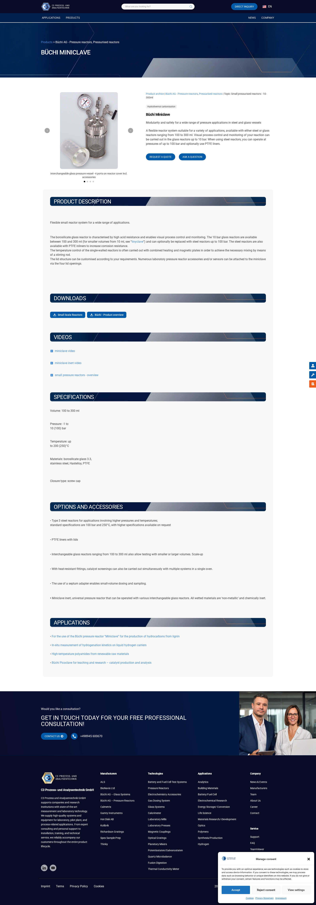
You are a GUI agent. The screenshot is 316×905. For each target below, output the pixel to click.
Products (46, 42)
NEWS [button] (252, 17)
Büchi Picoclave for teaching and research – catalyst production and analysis (101, 662)
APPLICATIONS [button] (51, 17)
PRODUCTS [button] (73, 17)
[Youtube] (53, 868)
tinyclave (137, 241)
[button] (309, 859)
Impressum (281, 898)
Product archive (155, 93)
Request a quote (161, 156)
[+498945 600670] (74, 736)
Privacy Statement (264, 898)
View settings (296, 890)
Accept (236, 890)
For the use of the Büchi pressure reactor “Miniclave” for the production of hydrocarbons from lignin (116, 636)
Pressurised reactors (210, 93)
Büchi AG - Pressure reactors (181, 93)
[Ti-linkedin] (44, 868)
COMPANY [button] (267, 17)
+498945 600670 (91, 736)
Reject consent (266, 890)
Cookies (250, 898)
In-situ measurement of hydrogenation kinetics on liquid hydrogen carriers (99, 645)
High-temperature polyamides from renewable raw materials (90, 654)
